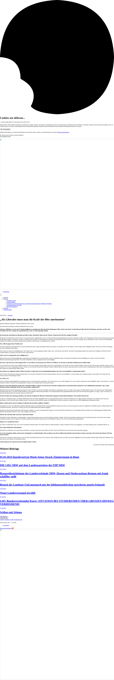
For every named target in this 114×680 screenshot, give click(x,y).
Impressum (6, 291)
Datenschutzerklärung (6, 528)
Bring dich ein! (4, 518)
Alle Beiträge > (4, 516)
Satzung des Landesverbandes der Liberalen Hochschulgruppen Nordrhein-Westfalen (29, 303)
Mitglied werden (9, 519)
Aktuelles (10, 315)
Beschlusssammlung (12, 306)
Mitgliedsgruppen (11, 300)
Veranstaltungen (7, 309)
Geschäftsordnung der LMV (14, 305)
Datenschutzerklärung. (63, 132)
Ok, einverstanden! (5, 129)
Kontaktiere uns (18, 519)
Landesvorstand (11, 302)
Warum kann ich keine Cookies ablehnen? (12, 135)
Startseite (5, 297)
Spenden (5, 308)
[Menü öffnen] (1, 295)
